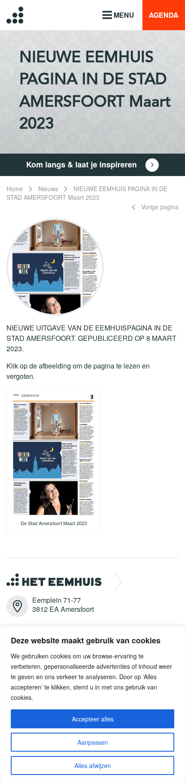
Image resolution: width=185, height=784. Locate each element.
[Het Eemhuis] (8, 14)
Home (14, 188)
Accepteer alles (93, 719)
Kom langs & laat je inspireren (82, 164)
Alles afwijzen (92, 765)
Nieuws (48, 188)
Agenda (164, 15)
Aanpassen (92, 742)
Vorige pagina (159, 206)
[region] (92, 705)
